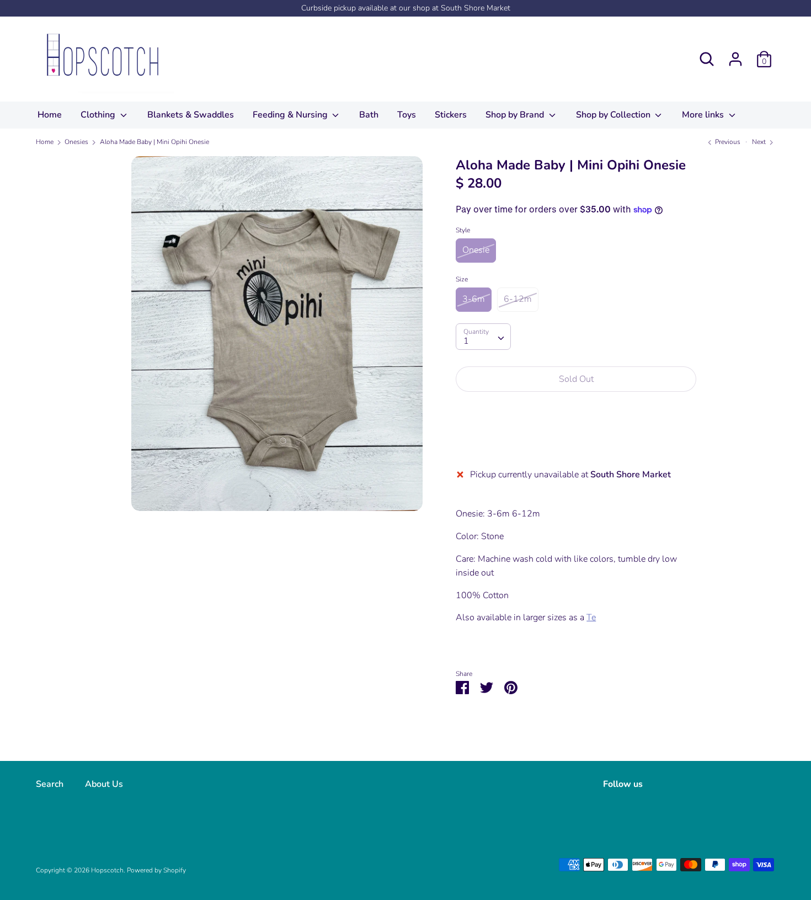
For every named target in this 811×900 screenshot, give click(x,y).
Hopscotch (107, 870)
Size (462, 279)
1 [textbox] (466, 341)
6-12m (518, 299)
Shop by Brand (515, 115)
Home (50, 115)
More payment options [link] (576, 438)
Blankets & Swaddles (190, 115)
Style (463, 230)
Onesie (475, 250)
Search (49, 784)
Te (591, 617)
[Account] (735, 55)
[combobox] (483, 336)
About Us (104, 784)
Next (759, 141)
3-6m (473, 299)
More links (704, 115)
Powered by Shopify (156, 870)
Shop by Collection (614, 115)
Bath (368, 115)
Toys (406, 115)
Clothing (99, 115)
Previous (726, 141)
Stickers (451, 115)
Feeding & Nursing (291, 115)
